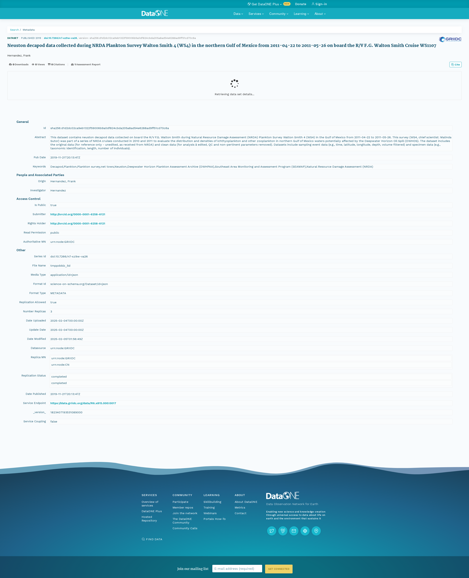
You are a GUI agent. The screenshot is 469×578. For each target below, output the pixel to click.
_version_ (39, 412)
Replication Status (33, 375)
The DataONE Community (182, 520)
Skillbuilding (212, 502)
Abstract (40, 137)
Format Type (37, 293)
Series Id (40, 256)
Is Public (40, 205)
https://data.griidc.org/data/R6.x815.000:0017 (83, 403)
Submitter (39, 214)
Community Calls (185, 528)
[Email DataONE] (293, 530)
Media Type (38, 274)
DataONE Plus (152, 511)
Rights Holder (37, 223)
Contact (240, 513)
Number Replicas (34, 311)
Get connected (278, 569)
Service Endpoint (34, 403)
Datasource (38, 348)
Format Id (39, 284)
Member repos (183, 507)
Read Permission (35, 232)
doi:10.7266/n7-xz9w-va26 (60, 37)
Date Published (36, 394)
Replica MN (38, 357)
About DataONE (246, 502)
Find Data (154, 539)
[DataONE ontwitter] (271, 530)
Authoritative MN (34, 241)
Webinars (210, 513)
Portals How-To (215, 519)
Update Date (37, 329)
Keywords (39, 166)
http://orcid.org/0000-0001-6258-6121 (77, 214)
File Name (39, 265)
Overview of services (150, 503)
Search (14, 29)
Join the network (185, 513)
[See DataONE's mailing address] (316, 530)
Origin (42, 181)
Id (44, 128)
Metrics (240, 507)
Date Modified (36, 339)
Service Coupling (34, 421)
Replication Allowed (32, 302)
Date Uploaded (36, 320)
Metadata (29, 29)
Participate (180, 502)
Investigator (38, 190)
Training (209, 507)
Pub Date (40, 157)
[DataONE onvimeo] (282, 530)
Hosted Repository (149, 518)
